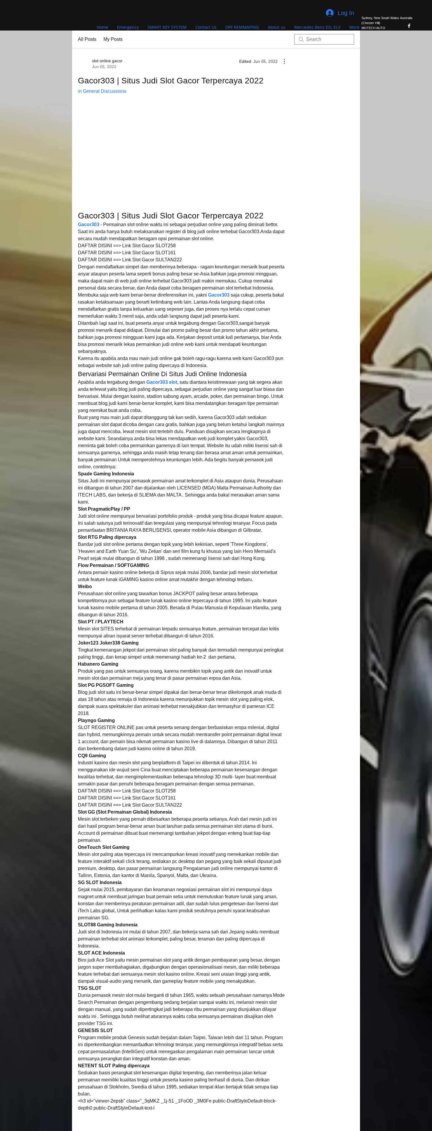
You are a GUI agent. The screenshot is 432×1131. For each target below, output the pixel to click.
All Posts (87, 39)
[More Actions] (281, 61)
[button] (181, 158)
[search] (324, 39)
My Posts (113, 39)
